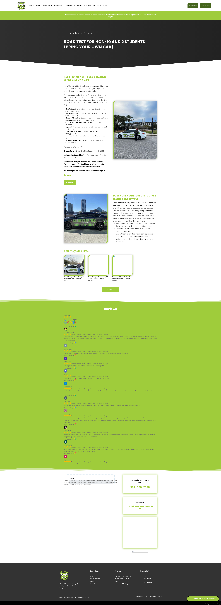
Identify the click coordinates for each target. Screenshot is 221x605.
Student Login (206, 5)
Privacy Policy (140, 596)
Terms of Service (151, 596)
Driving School (217, 602)
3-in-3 (116, 581)
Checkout (70, 182)
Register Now (193, 5)
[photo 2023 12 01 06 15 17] (135, 158)
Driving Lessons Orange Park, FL (213, 604)
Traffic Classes (58, 5)
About (38, 5)
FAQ (94, 5)
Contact (79, 5)
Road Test (31, 5)
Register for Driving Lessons (203, 599)
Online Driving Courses (122, 578)
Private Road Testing (121, 584)
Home (91, 576)
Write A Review (87, 5)
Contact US (110, 289)
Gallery (99, 5)
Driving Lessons (47, 5)
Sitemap (159, 596)
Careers (105, 5)
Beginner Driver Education (123, 576)
